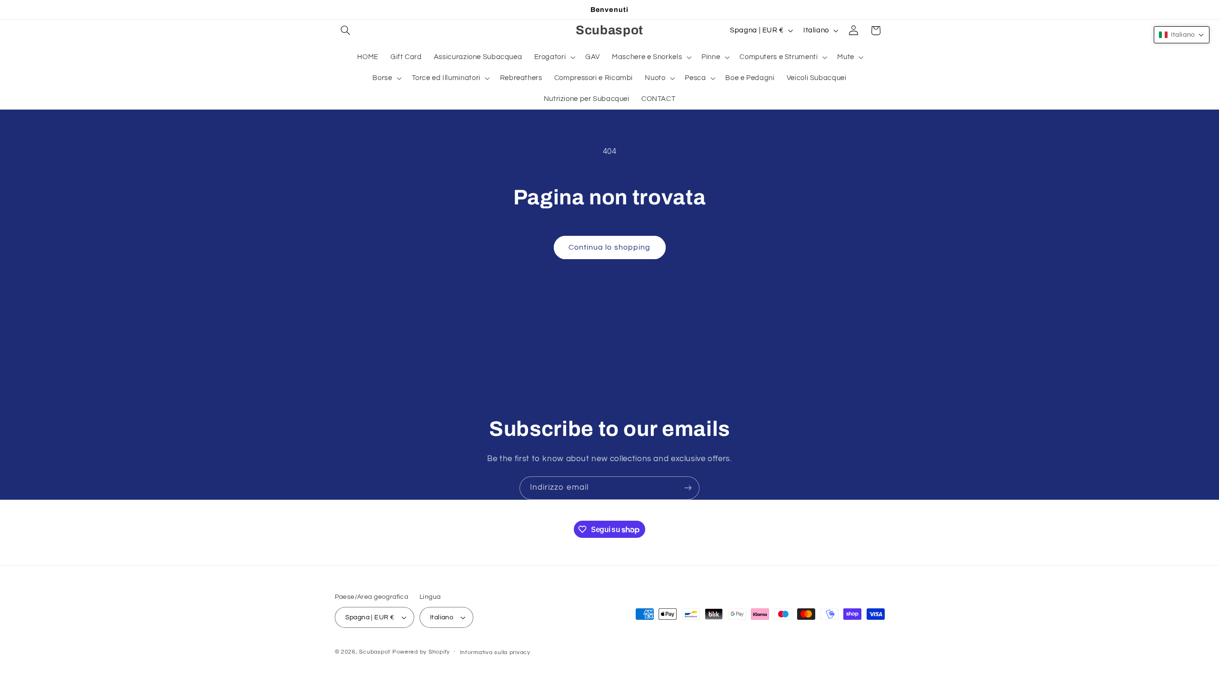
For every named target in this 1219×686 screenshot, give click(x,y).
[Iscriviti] (688, 488)
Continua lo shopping (609, 247)
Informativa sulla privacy (495, 652)
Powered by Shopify (421, 652)
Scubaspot (374, 652)
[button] (346, 30)
